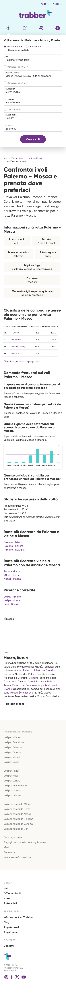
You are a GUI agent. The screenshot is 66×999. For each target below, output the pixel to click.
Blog (6, 922)
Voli (6, 888)
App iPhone (11, 932)
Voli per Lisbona (12, 795)
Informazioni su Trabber (18, 917)
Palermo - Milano (13, 542)
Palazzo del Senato (23, 685)
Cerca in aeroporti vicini (18, 67)
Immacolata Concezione (17, 857)
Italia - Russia (11, 604)
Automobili (10, 903)
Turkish (15, 332)
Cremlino (34, 677)
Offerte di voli (12, 893)
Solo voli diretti (14, 109)
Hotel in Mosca (15, 703)
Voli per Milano (12, 737)
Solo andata (35, 46)
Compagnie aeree (13, 837)
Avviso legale (10, 970)
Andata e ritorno (15, 46)
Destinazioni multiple (18, 50)
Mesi (6, 847)
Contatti (9, 945)
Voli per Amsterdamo (15, 785)
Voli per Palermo (13, 747)
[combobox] (33, 58)
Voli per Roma (11, 762)
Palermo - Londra (13, 545)
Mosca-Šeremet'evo (21, 692)
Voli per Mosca (12, 600)
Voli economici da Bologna (18, 818)
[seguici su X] (17, 978)
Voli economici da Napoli (17, 813)
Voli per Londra (12, 780)
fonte (6, 652)
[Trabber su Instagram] (6, 978)
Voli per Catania (12, 752)
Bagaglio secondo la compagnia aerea (25, 842)
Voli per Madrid (12, 757)
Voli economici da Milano (17, 804)
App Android (11, 927)
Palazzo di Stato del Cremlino (39, 670)
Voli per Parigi (11, 770)
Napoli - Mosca (12, 578)
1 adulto (10, 118)
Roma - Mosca (12, 571)
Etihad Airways (19, 346)
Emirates (16, 353)
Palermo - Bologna (14, 549)
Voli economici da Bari (16, 828)
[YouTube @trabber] (23, 978)
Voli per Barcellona (14, 742)
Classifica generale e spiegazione (22, 361)
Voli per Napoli (11, 775)
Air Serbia (16, 339)
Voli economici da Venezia (18, 823)
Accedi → (58, 4)
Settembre (9, 852)
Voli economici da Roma (17, 809)
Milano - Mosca (12, 575)
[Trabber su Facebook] (11, 978)
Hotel (7, 898)
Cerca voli (33, 139)
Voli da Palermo (12, 596)
